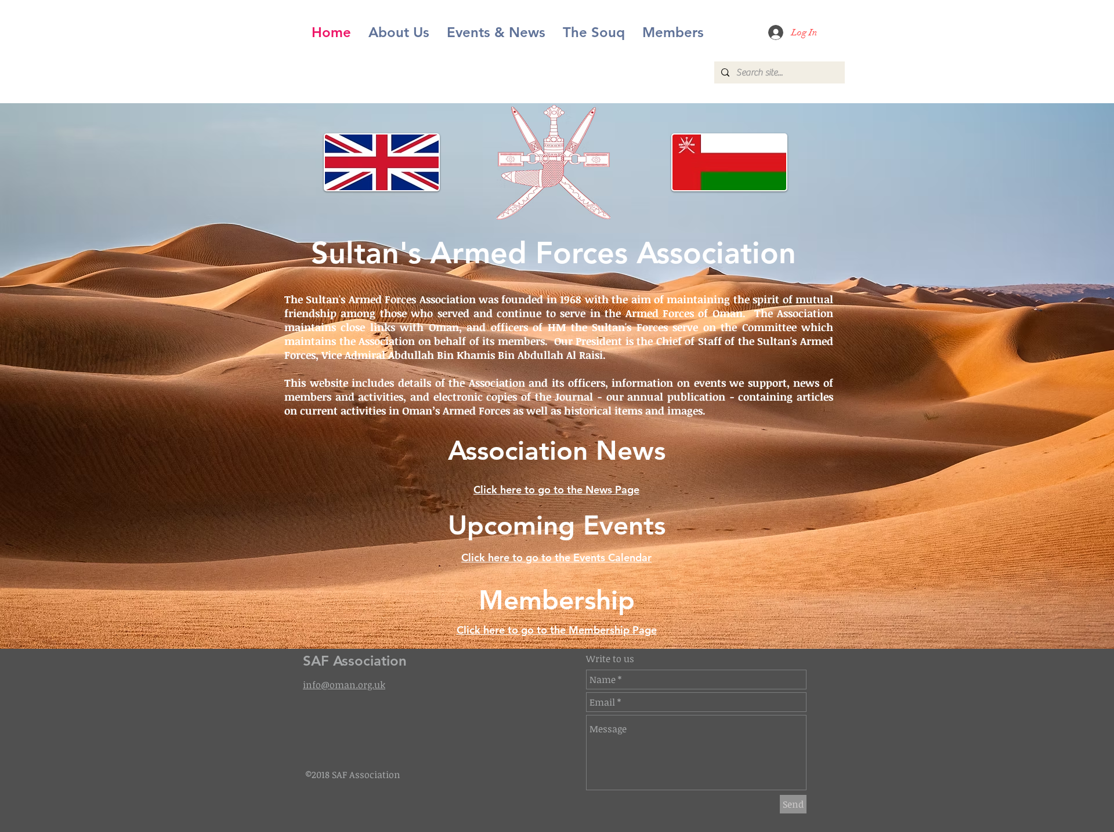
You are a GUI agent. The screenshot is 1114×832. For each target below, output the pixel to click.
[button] (496, 32)
